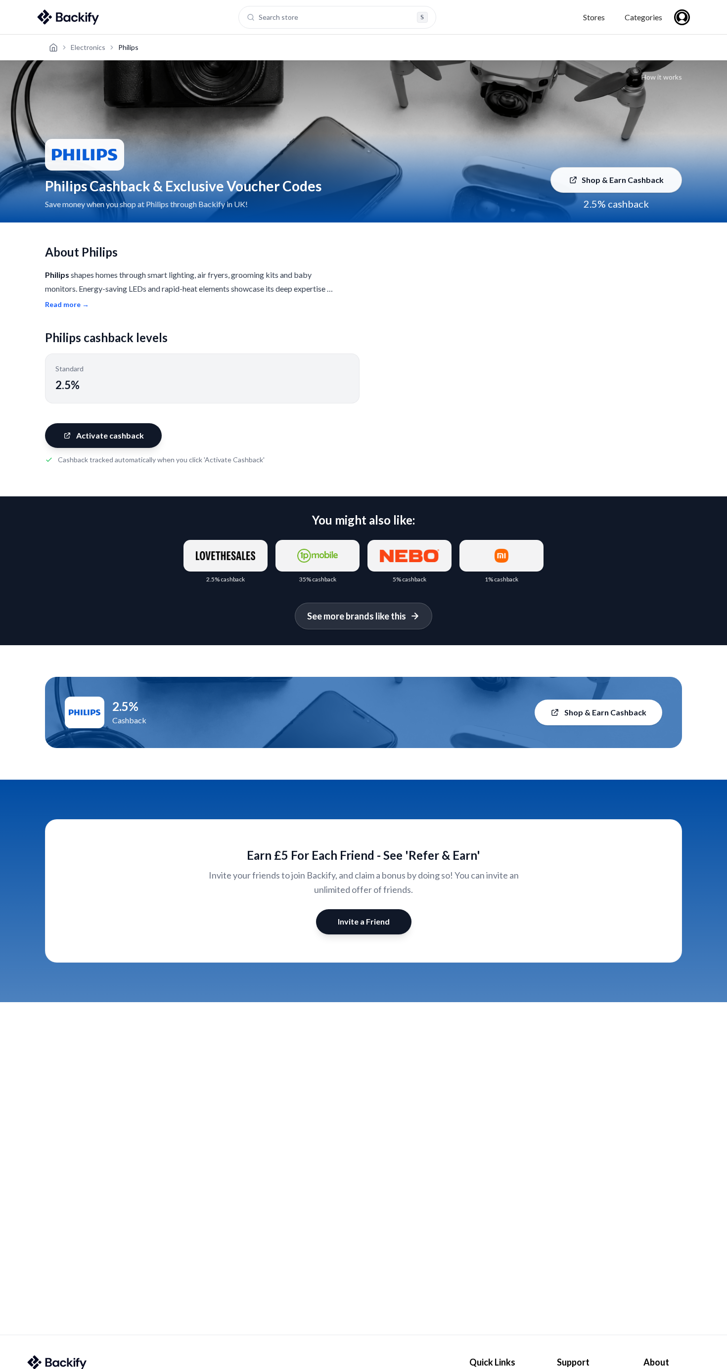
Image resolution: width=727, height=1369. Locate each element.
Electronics (88, 47)
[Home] (53, 47)
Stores (594, 17)
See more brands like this (356, 616)
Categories (643, 17)
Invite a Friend (364, 921)
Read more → (67, 304)
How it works (661, 77)
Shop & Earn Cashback (623, 179)
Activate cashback (110, 435)
